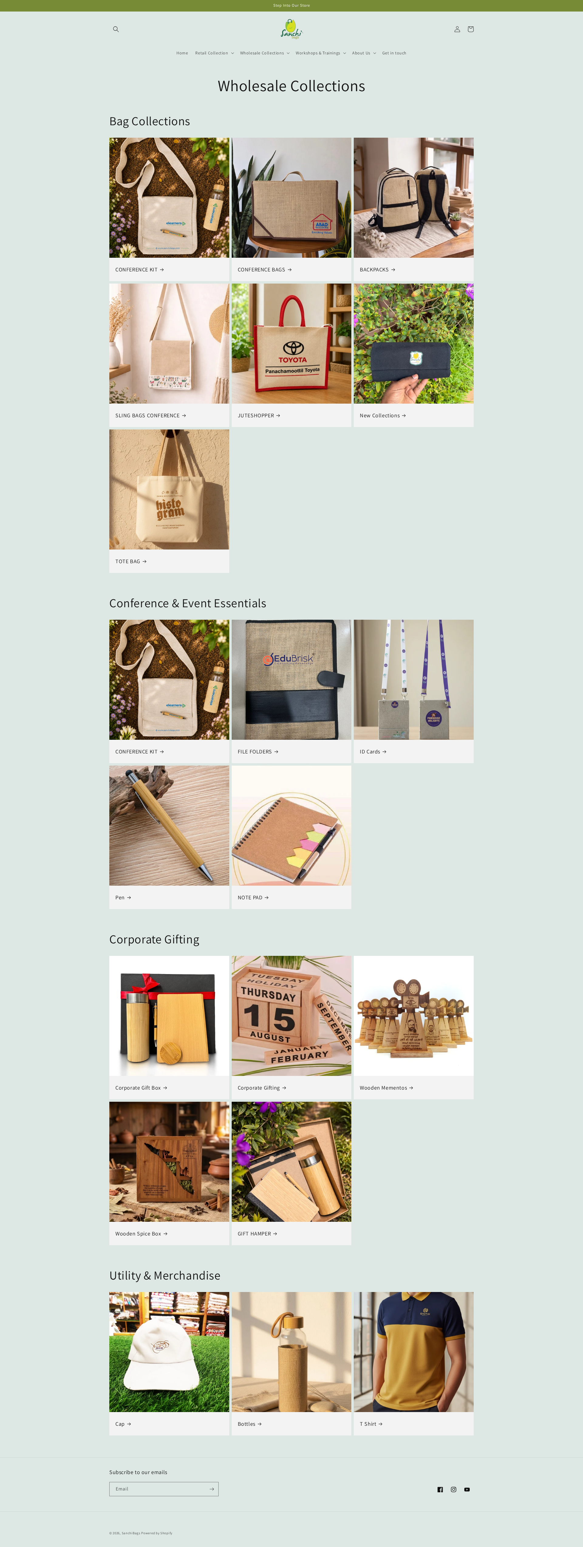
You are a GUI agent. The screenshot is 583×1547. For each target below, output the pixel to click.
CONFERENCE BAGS (261, 269)
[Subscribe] (211, 1489)
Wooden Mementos (383, 1087)
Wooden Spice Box (138, 1233)
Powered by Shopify (156, 1533)
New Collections (380, 415)
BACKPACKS (374, 269)
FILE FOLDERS (255, 751)
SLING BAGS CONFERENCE (147, 415)
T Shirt (368, 1423)
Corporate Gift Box (138, 1087)
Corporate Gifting (259, 1087)
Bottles (246, 1423)
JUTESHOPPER (256, 415)
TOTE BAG (127, 561)
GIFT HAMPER (254, 1233)
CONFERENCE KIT (136, 269)
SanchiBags (131, 1533)
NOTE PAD (250, 897)
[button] (116, 29)
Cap (120, 1423)
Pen (120, 897)
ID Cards (370, 751)
